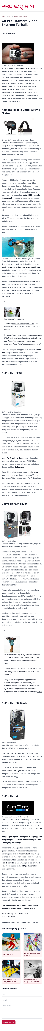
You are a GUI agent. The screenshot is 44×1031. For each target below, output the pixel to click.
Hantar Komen (8, 1022)
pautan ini (7, 674)
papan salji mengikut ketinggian (27, 657)
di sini (39, 691)
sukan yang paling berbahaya (23, 324)
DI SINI (6, 338)
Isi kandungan (9, 33)
